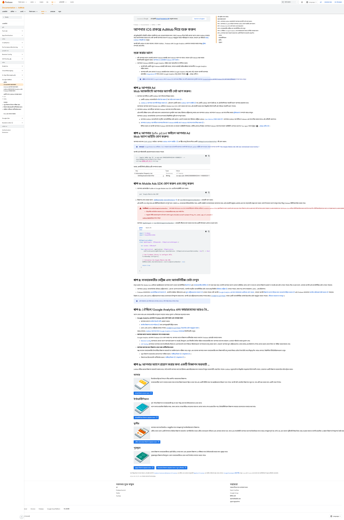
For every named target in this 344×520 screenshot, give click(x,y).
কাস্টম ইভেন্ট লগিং (156, 321)
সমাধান (41, 2)
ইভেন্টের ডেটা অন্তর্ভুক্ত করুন (182, 328)
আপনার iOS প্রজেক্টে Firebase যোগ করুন (165, 60)
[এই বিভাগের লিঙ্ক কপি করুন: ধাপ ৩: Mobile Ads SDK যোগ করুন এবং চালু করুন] (195, 184)
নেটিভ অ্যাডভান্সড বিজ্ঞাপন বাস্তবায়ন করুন (146, 442)
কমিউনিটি (61, 2)
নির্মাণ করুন (21, 2)
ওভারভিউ (4, 11)
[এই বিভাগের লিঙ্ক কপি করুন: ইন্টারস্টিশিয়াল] (151, 399)
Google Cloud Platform (53, 509)
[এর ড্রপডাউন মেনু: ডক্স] (55, 2)
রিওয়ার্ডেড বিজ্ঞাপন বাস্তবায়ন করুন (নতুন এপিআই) (171, 468)
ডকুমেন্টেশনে (148, 218)
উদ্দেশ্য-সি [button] (148, 228)
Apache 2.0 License (199, 473)
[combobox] (290, 2)
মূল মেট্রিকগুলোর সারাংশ (193, 292)
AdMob (21, 8)
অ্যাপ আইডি (187, 103)
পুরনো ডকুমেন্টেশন (235, 501)
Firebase (136, 25)
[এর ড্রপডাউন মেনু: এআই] (25, 11)
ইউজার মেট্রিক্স (221, 289)
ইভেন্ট (187, 285)
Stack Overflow (234, 490)
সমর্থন (72, 2)
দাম (47, 2)
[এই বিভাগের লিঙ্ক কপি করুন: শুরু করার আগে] (154, 53)
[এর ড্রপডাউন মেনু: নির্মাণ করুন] (27, 2)
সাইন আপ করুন (174, 99)
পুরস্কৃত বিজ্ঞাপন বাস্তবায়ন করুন (143, 468)
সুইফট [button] (141, 228)
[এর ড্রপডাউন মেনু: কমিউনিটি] (66, 2)
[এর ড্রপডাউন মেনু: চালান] (36, 2)
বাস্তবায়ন (185, 354)
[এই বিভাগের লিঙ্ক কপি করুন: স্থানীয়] (141, 424)
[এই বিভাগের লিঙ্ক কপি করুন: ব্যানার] (142, 375)
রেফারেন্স (52, 11)
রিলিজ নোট (233, 496)
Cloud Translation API (162, 19)
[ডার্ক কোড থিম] (206, 155)
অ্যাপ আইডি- (169, 142)
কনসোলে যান (328, 2)
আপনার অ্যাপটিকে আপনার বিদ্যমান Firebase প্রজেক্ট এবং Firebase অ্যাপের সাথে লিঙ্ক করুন (171, 123)
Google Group (234, 493)
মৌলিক (12, 11)
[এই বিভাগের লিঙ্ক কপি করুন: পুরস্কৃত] (143, 448)
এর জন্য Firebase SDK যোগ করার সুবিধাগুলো (219, 79)
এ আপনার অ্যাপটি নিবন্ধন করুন (153, 103)
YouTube (118, 496)
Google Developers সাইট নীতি (231, 473)
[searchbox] (12, 17)
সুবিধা (204, 44)
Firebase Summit (121, 490)
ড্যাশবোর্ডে (157, 292)
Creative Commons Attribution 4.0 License (165, 473)
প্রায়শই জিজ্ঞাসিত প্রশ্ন (235, 499)
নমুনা (59, 11)
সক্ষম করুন (213, 119)
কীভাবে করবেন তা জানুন (276, 296)
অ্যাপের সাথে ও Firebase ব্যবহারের (165, 331)
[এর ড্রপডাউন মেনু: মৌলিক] (16, 11)
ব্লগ (321, 2)
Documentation (8, 8)
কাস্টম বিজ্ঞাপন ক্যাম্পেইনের (149, 325)
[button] (10, 31)
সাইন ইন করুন (161, 99)
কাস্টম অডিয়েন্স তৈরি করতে (318, 292)
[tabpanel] (173, 252)
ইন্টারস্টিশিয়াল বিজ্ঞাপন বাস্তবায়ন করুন (145, 417)
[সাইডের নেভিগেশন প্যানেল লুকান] (21, 517)
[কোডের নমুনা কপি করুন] (208, 155)
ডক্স (52, 2)
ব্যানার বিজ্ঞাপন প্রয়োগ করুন (142, 393)
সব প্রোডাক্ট (66, 509)
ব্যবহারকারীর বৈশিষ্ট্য (200, 285)
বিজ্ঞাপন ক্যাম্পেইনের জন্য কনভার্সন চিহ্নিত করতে (278, 292)
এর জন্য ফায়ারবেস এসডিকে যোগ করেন (236, 292)
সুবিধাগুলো (236, 113)
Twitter (118, 493)
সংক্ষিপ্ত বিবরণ (175, 354)
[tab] (140, 228)
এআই (21, 11)
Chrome (33, 509)
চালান (32, 2)
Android (24, 509)
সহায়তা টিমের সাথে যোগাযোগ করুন (239, 487)
